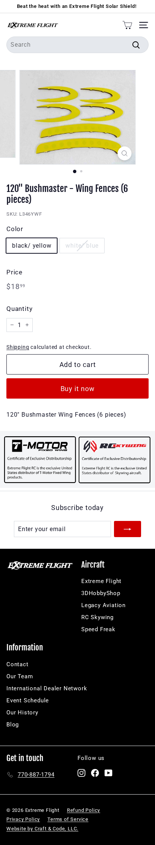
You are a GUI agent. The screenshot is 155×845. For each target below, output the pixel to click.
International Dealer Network (46, 688)
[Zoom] (125, 153)
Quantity (19, 308)
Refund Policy (83, 810)
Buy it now (78, 389)
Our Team (19, 676)
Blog (12, 724)
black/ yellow (31, 245)
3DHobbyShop (100, 593)
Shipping (17, 347)
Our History (22, 712)
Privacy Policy (23, 819)
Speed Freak (98, 629)
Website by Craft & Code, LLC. (42, 828)
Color (14, 229)
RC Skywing (97, 617)
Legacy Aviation (103, 605)
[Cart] (127, 25)
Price (14, 272)
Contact (17, 664)
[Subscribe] (127, 529)
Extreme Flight (101, 581)
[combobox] (77, 45)
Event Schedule (27, 700)
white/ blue (82, 245)
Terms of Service (67, 819)
